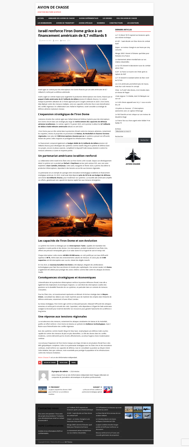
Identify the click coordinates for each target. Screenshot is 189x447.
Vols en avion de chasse (126, 18)
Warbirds (101, 23)
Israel (73, 363)
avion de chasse (50, 363)
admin (57, 40)
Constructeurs (116, 23)
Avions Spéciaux (85, 23)
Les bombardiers (45, 23)
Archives (118, 129)
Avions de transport (65, 23)
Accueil (41, 18)
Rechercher (119, 136)
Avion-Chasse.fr (44, 357)
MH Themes (68, 442)
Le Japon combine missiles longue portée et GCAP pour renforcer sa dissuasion (107, 427)
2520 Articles (74, 371)
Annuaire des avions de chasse (61, 18)
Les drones (107, 18)
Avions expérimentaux (88, 18)
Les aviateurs (133, 23)
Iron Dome (63, 363)
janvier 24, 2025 (46, 40)
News (64, 40)
